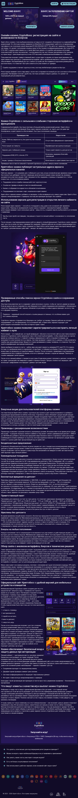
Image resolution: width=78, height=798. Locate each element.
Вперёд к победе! (39, 734)
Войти (54, 4)
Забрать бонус (31, 27)
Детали (71, 27)
